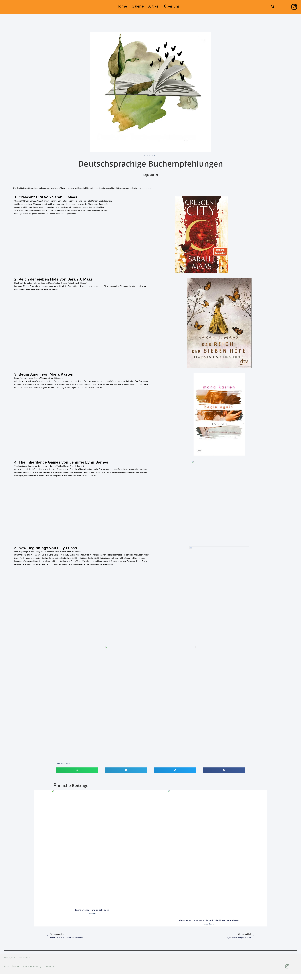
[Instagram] (294, 6)
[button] (272, 6)
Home (122, 6)
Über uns (172, 6)
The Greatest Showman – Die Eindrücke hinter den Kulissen (209, 920)
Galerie (138, 6)
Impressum (49, 966)
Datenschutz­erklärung (32, 966)
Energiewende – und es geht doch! (92, 909)
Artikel (153, 6)
